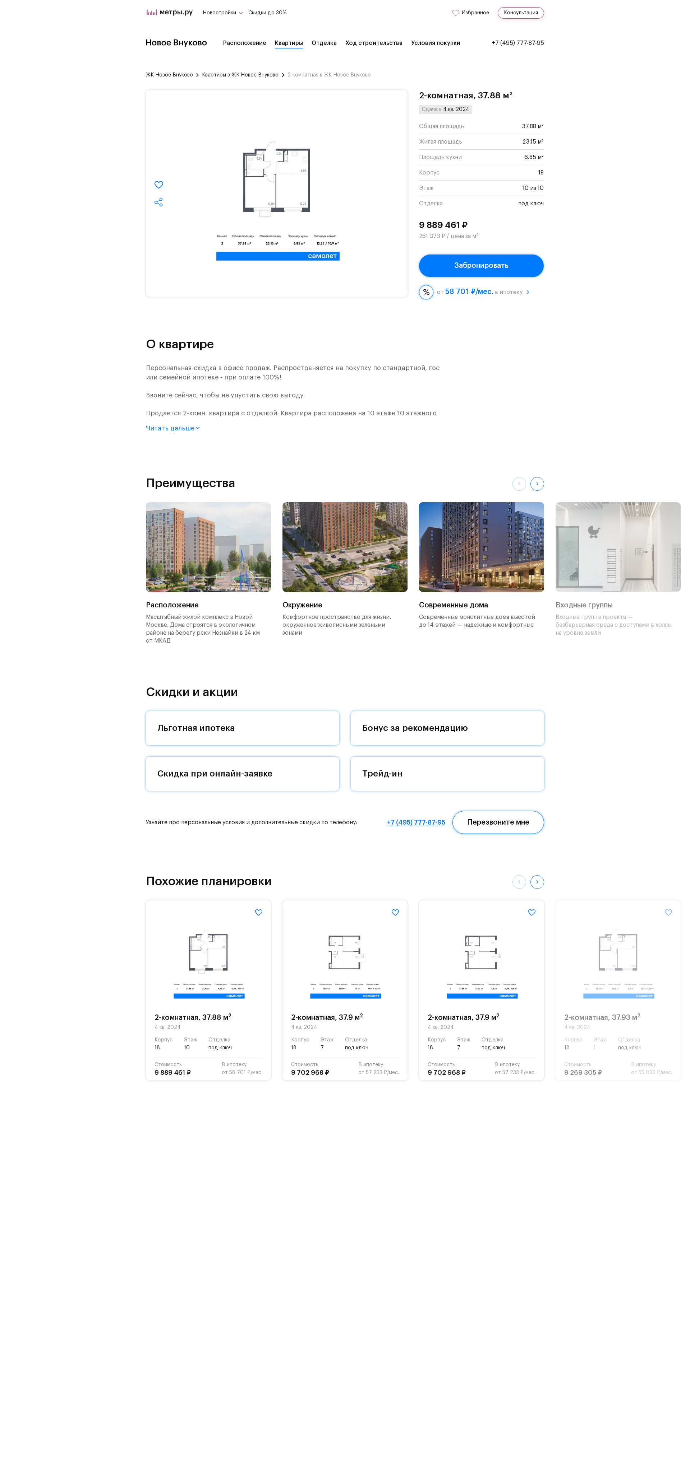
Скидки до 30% (267, 12)
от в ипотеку (480, 291)
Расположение (244, 43)
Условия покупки (435, 43)
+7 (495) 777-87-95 (518, 43)
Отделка (324, 43)
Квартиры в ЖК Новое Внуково (240, 75)
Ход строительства (373, 43)
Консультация (521, 12)
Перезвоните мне (498, 822)
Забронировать (481, 265)
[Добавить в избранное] (159, 185)
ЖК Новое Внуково (169, 75)
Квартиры (289, 43)
